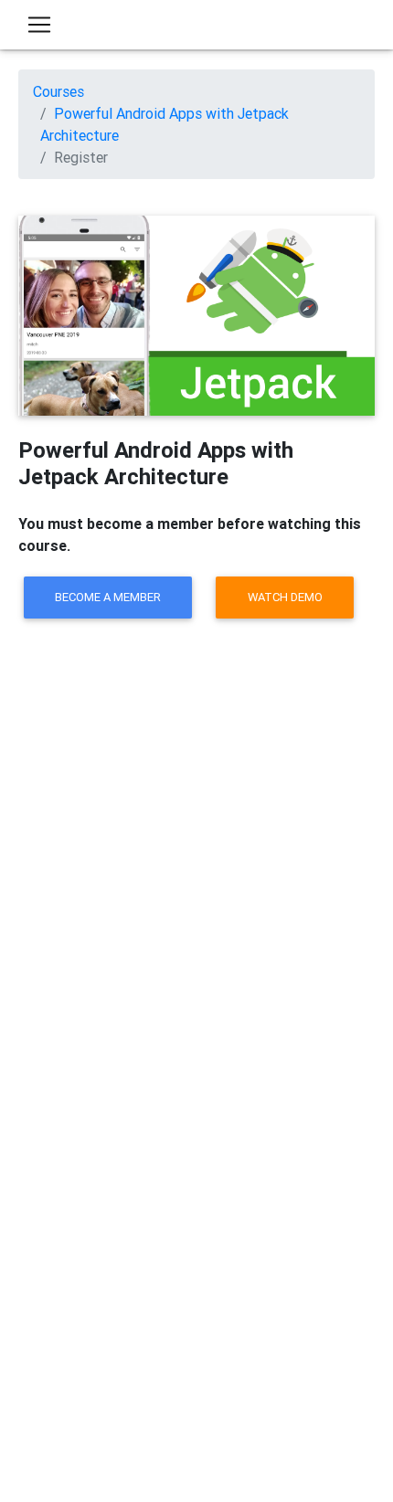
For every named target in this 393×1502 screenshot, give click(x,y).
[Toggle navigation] (39, 24)
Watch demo (285, 597)
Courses (58, 91)
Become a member (108, 597)
